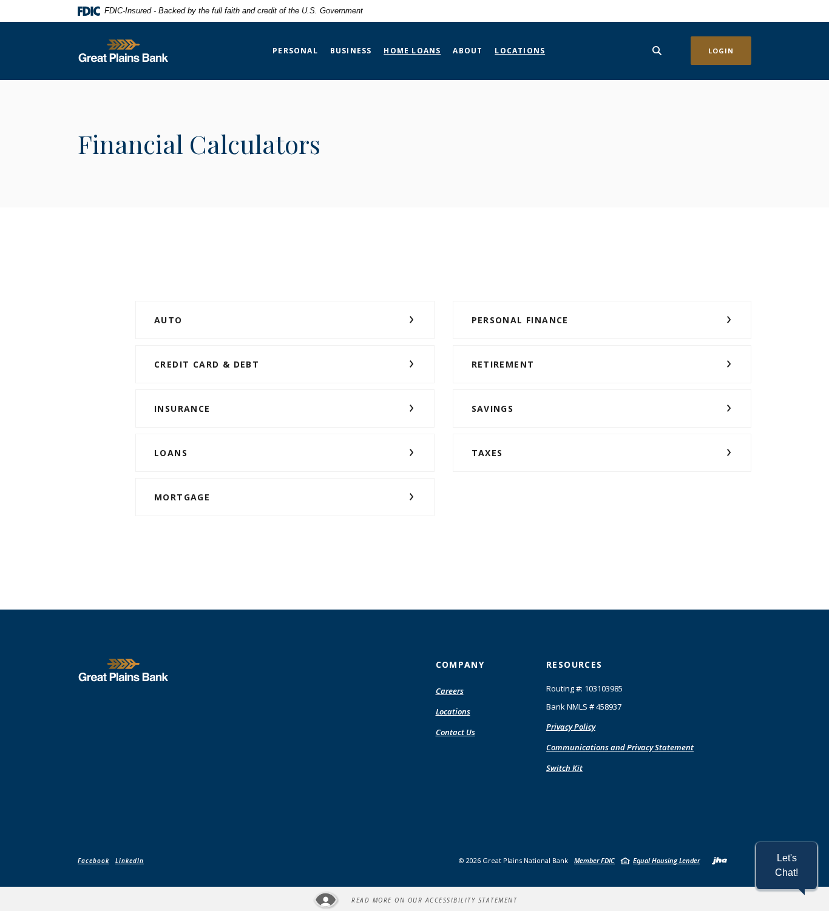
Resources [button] (574, 664)
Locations (520, 50)
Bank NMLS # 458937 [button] (583, 706)
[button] (285, 320)
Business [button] (351, 50)
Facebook (93, 860)
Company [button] (460, 664)
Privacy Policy (570, 726)
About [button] (467, 50)
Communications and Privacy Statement (620, 747)
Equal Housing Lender (666, 860)
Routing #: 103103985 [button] (584, 688)
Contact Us (455, 732)
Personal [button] (295, 50)
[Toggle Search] (657, 50)
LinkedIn (129, 860)
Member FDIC (594, 860)
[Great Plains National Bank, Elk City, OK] (123, 50)
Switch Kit (564, 767)
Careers (450, 690)
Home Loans (412, 50)
